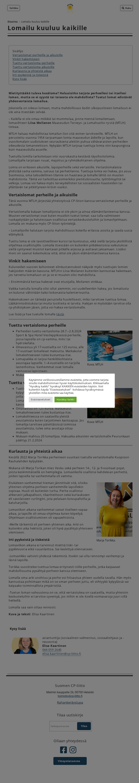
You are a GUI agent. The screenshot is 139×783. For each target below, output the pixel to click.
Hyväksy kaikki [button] (65, 399)
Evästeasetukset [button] (40, 399)
